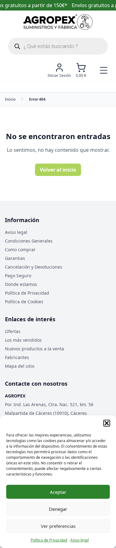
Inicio (10, 99)
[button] (107, 423)
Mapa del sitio (19, 366)
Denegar (58, 509)
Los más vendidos (23, 340)
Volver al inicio (58, 169)
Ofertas (12, 331)
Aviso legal (79, 540)
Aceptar (58, 492)
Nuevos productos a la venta (34, 349)
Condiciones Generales (29, 241)
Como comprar (20, 249)
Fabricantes (17, 357)
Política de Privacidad (49, 540)
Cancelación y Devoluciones (33, 267)
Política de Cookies (24, 302)
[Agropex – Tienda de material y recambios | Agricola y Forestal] (58, 22)
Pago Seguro (18, 275)
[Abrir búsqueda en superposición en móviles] (58, 46)
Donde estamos (21, 284)
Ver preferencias (58, 526)
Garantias (15, 258)
